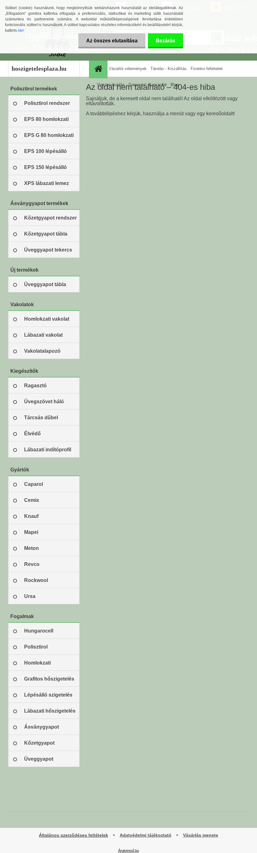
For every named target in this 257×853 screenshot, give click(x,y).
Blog (174, 84)
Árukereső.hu (128, 850)
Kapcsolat (158, 84)
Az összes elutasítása (112, 40)
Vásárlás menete (200, 835)
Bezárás (165, 40)
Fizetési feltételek (207, 68)
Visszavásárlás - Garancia (121, 84)
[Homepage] (99, 69)
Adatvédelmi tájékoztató (145, 835)
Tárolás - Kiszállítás (168, 68)
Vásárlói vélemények (128, 68)
